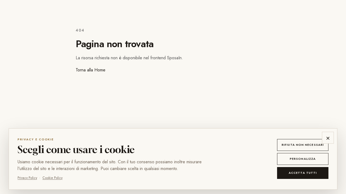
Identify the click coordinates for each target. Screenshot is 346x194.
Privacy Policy (27, 177)
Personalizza (303, 159)
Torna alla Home (90, 70)
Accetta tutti (303, 173)
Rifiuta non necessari (303, 145)
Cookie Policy (52, 177)
